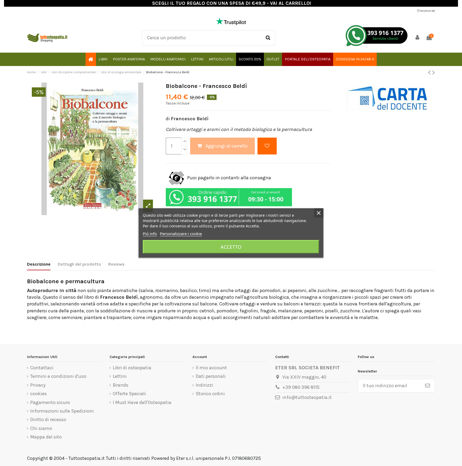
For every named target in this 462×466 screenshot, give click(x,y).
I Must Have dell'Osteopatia (142, 402)
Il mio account (211, 368)
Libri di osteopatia (132, 368)
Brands (120, 385)
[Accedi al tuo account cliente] (417, 37)
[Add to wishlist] (267, 146)
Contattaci (41, 368)
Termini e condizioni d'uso (58, 376)
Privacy (37, 385)
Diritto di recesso (48, 419)
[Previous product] (430, 72)
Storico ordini (210, 394)
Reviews (116, 264)
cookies (38, 394)
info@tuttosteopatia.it (307, 397)
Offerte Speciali (129, 394)
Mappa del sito (46, 437)
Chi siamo (41, 428)
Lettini (120, 376)
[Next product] (433, 72)
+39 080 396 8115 (300, 387)
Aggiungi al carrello (226, 146)
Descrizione (39, 264)
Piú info (150, 233)
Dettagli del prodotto (79, 264)
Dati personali (211, 376)
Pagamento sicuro (50, 402)
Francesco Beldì (190, 119)
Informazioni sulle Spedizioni (62, 411)
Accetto (231, 247)
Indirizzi (204, 385)
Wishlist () (427, 11)
